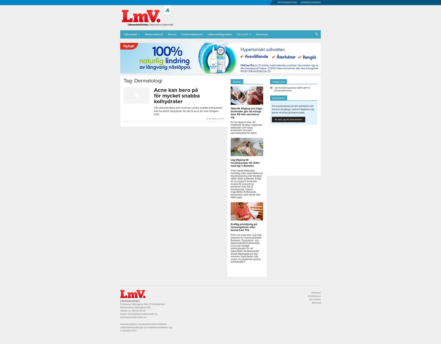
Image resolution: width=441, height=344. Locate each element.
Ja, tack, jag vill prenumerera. (288, 119)
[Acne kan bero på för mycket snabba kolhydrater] (137, 95)
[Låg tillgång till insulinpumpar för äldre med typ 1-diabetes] (247, 155)
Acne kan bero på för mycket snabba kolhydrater (177, 96)
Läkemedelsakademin (310, 2)
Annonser (262, 34)
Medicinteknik (154, 34)
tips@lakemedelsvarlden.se (133, 317)
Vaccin (172, 34)
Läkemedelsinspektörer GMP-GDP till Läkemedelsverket (292, 89)
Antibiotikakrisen (192, 34)
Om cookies (315, 299)
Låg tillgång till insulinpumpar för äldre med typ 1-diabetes (245, 163)
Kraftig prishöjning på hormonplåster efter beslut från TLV (244, 227)
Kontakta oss (314, 296)
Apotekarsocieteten (287, 2)
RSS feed (316, 303)
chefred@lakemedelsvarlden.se (142, 314)
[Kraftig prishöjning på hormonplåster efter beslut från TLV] (247, 219)
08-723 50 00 (139, 310)
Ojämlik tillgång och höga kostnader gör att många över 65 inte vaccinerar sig (246, 113)
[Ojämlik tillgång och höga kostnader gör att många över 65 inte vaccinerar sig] (247, 104)
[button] (316, 34)
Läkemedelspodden (220, 34)
